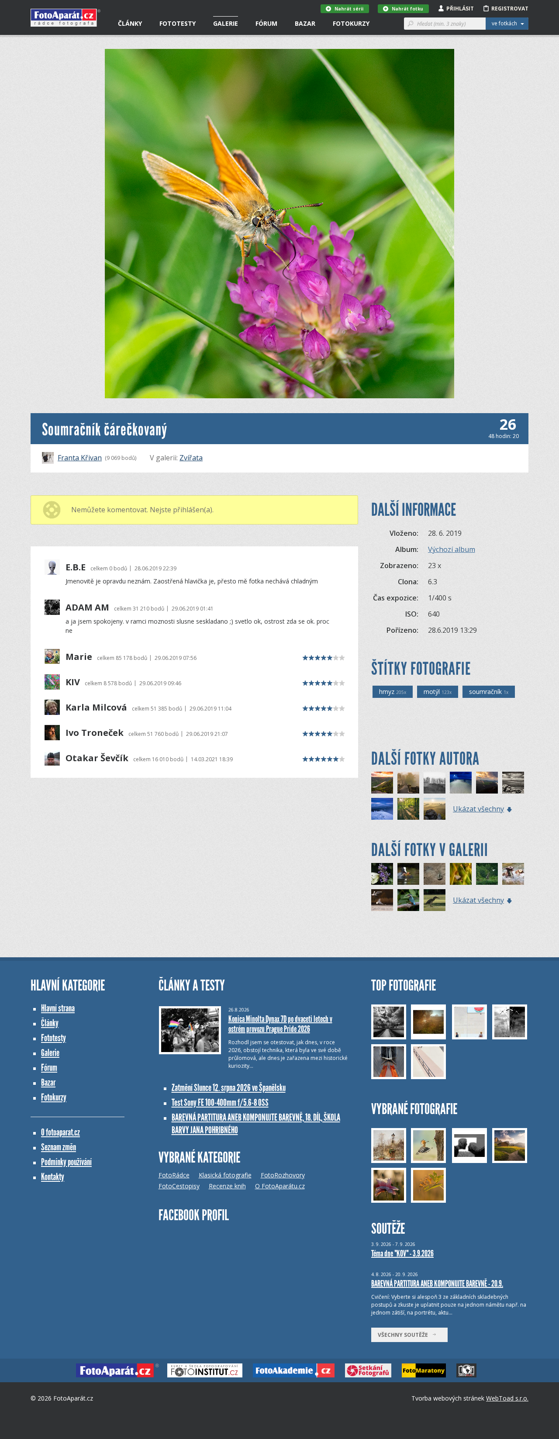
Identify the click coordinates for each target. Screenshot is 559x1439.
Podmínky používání (66, 1162)
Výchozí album (451, 549)
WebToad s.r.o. (507, 1398)
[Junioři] (408, 874)
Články (130, 23)
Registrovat (509, 8)
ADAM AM (87, 607)
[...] (513, 874)
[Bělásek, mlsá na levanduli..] (382, 874)
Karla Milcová (96, 707)
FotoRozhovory (283, 1175)
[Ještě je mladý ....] (408, 900)
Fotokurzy (351, 23)
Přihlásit (460, 8)
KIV (73, 682)
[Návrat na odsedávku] (487, 874)
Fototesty (177, 23)
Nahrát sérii (349, 9)
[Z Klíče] (382, 809)
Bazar (305, 23)
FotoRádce (174, 1175)
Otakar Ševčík (97, 758)
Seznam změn (58, 1147)
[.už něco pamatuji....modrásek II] (461, 874)
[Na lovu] (382, 900)
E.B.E (76, 567)
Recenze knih (227, 1186)
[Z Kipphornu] (487, 783)
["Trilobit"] (434, 874)
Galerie (225, 23)
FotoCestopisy (179, 1186)
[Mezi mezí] (434, 783)
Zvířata (191, 457)
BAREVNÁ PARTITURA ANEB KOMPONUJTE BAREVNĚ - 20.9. (437, 1283)
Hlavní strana (58, 1008)
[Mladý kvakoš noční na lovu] (434, 900)
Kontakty (52, 1177)
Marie (79, 657)
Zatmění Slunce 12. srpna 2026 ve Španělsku (229, 1088)
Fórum (266, 23)
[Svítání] (434, 809)
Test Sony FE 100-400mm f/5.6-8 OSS (220, 1102)
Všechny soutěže (405, 1335)
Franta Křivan (80, 457)
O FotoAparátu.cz (280, 1186)
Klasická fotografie (225, 1175)
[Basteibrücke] (408, 783)
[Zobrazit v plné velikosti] (279, 223)
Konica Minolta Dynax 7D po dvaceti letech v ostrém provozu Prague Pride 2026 (280, 1024)
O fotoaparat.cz (60, 1132)
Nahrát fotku (407, 9)
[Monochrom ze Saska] (513, 783)
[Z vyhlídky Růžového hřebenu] (382, 783)
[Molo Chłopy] (461, 783)
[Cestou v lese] (408, 809)
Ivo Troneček (95, 733)
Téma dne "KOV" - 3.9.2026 (402, 1253)
